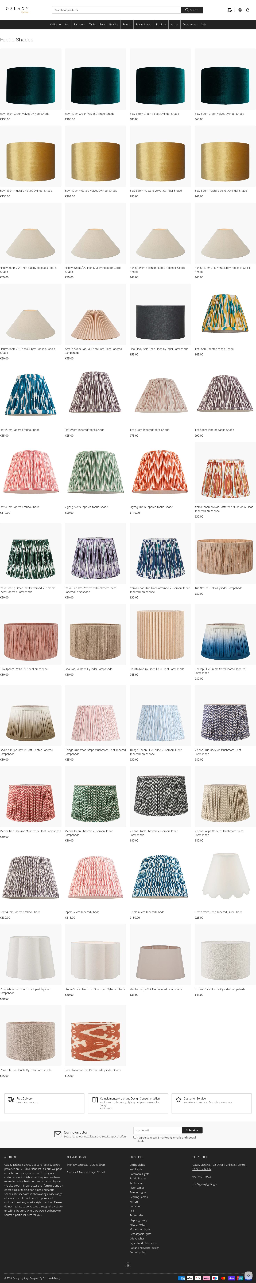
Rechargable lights (140, 1233)
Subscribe (192, 1130)
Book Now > (106, 1108)
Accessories (136, 1215)
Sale (132, 1210)
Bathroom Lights (139, 1174)
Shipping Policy (138, 1220)
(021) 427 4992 (201, 1176)
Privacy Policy (137, 1224)
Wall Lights (136, 1169)
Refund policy (138, 1252)
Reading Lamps (139, 1197)
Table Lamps (137, 1183)
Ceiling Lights (137, 1164)
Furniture (135, 1206)
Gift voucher (137, 1238)
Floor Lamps (137, 1187)
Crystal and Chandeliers (143, 1243)
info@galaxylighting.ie (204, 1184)
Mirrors (134, 1201)
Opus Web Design (52, 1278)
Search (194, 10)
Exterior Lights (138, 1192)
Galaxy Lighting (20, 1278)
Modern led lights (140, 1229)
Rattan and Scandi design (144, 1247)
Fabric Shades (138, 1178)
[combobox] (127, 10)
